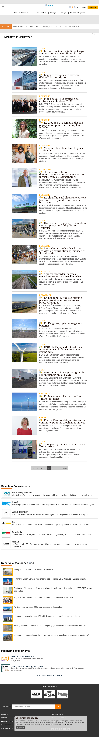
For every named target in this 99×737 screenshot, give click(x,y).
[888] (65, 468)
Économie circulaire (39, 13)
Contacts (4, 714)
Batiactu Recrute (57, 714)
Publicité (4, 718)
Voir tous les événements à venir (49, 675)
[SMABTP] (49, 694)
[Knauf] (62, 694)
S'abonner (93, 7)
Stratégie (63, 13)
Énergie (53, 13)
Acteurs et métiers (21, 13)
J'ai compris (20, 728)
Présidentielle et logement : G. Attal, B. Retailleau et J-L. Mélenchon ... (47, 27)
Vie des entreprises (77, 13)
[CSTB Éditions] (36, 694)
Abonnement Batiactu (9, 721)
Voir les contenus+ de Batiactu (12, 725)
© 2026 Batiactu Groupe (10, 728)
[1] (33, 468)
